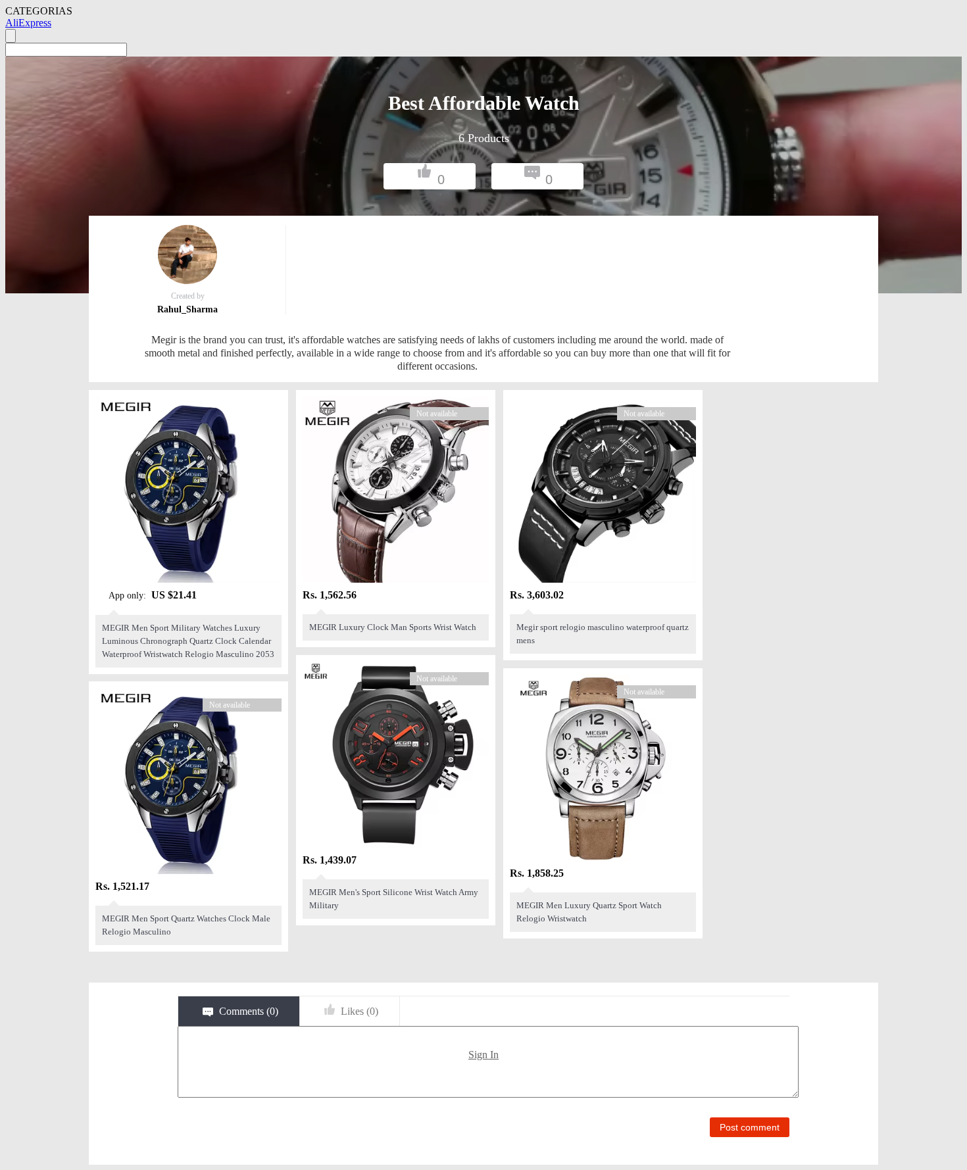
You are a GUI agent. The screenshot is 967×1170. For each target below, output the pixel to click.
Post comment (750, 1127)
